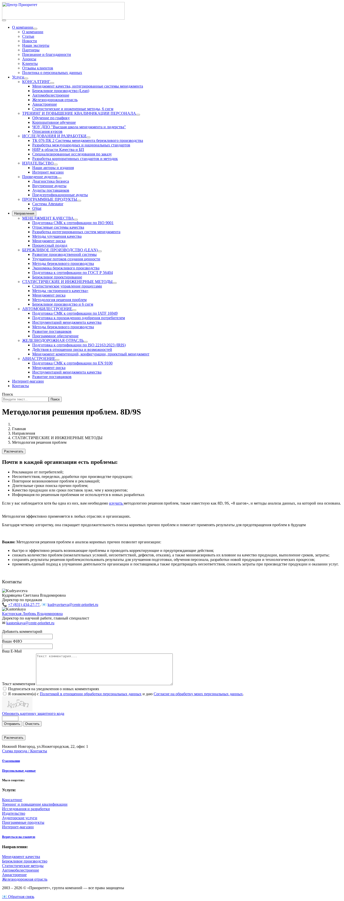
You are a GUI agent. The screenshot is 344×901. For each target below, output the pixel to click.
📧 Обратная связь (18, 896)
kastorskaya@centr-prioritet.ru (30, 623)
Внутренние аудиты (49, 186)
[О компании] (35, 28)
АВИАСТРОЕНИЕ (38, 358)
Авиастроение (44, 104)
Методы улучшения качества (57, 236)
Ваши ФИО (12, 641)
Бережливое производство (24, 861)
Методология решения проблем (59, 300)
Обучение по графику (51, 118)
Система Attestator (47, 204)
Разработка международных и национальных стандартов (81, 145)
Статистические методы (23, 866)
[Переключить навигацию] (4, 20)
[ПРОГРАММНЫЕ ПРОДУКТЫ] (79, 200)
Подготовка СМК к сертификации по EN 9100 (72, 363)
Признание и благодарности (46, 54)
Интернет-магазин (28, 381)
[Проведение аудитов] (59, 178)
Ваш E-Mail (12, 651)
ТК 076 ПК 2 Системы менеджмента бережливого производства (87, 140)
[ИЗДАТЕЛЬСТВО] (56, 164)
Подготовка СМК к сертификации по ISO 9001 (73, 223)
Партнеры (31, 50)
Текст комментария (19, 684)
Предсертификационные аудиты (60, 195)
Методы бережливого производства (63, 263)
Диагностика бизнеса (50, 181)
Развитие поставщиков (52, 331)
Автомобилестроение (50, 95)
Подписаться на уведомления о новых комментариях (53, 689)
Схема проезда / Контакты (24, 751)
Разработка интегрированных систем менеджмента (76, 232)
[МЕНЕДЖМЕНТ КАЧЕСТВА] (76, 219)
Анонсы (29, 59)
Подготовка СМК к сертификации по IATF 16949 (75, 313)
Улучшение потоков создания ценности (66, 259)
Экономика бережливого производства (65, 268)
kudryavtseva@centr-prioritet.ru (73, 604)
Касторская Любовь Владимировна (32, 613)
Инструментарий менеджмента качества (66, 322)
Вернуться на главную (18, 837)
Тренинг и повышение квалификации (34, 804)
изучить (116, 503)
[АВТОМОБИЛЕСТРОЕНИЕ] (74, 310)
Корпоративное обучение (54, 122)
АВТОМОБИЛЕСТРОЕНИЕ (47, 309)
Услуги (18, 77)
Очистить (32, 724)
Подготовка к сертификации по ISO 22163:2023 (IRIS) (79, 345)
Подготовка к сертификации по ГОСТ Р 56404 (72, 272)
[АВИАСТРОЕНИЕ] (57, 360)
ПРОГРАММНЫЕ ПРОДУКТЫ (49, 199)
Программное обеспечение (55, 336)
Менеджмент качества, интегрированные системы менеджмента (87, 86)
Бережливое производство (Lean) (60, 91)
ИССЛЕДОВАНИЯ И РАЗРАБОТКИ (54, 136)
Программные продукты (23, 822)
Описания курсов (47, 131)
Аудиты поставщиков (50, 190)
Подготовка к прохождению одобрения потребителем (78, 318)
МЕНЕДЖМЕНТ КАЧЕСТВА (48, 218)
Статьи (28, 36)
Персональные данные (19, 770)
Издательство (13, 813)
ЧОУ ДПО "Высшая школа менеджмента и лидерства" (79, 127)
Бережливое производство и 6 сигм (62, 304)
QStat (36, 208)
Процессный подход (49, 245)
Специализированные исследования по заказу (72, 154)
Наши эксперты (35, 45)
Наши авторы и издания (53, 168)
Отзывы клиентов (37, 68)
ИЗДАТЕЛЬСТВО (38, 163)
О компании (22, 27)
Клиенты (30, 63)
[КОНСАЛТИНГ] (52, 83)
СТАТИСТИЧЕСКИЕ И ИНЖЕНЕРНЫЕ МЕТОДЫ (67, 281)
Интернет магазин (48, 172)
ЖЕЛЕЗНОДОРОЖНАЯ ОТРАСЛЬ (53, 340)
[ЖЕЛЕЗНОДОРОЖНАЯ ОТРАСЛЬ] (86, 342)
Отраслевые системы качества (58, 227)
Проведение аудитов (39, 177)
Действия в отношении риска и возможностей (72, 349)
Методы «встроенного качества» (60, 291)
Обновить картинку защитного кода (33, 713)
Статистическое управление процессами (67, 286)
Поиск (7, 394)
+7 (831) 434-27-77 (24, 604)
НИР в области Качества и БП (58, 149)
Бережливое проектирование (57, 277)
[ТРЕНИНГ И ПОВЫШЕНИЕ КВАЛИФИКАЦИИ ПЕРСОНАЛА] (138, 114)
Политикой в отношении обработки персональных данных (91, 694)
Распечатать (13, 451)
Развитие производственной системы (64, 254)
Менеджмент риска (48, 241)
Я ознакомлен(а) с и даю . (126, 694)
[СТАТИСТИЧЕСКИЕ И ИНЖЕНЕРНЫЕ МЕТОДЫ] (115, 283)
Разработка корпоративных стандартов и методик (75, 158)
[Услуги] (26, 78)
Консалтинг (12, 800)
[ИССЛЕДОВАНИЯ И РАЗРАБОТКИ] (88, 137)
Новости (29, 41)
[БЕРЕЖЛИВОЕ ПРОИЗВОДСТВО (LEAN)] (100, 251)
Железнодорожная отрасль (55, 100)
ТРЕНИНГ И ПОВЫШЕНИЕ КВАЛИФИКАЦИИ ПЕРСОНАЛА (79, 113)
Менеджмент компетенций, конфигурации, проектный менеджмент (90, 354)
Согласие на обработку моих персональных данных (198, 694)
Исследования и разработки (26, 809)
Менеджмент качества (21, 856)
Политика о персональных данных (52, 72)
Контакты (20, 386)
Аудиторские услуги (19, 818)
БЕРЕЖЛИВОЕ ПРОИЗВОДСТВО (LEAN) (60, 250)
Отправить (12, 724)
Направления (24, 213)
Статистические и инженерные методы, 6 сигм (72, 109)
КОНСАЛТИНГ (36, 81)
